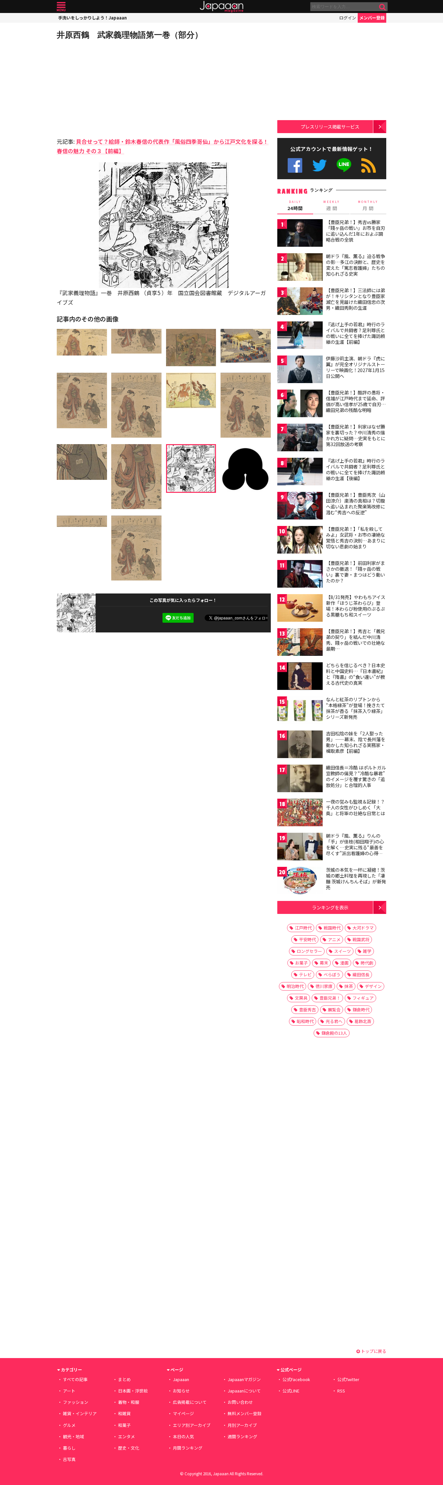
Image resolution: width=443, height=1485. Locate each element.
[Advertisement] (110, 87)
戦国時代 (332, 928)
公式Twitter (319, 165)
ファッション (75, 1402)
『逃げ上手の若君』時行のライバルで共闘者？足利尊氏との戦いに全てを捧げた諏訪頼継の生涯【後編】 (355, 469)
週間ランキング (242, 1436)
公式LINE (344, 165)
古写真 (69, 1459)
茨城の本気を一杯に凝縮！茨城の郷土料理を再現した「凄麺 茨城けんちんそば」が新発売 (356, 878)
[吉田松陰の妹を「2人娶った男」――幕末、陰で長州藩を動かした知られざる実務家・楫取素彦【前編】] (300, 745)
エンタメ (126, 1436)
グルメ (69, 1425)
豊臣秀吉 (307, 1009)
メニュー (61, 6)
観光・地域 (73, 1436)
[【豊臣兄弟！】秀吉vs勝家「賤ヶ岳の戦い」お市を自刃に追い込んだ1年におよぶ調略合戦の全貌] (300, 234)
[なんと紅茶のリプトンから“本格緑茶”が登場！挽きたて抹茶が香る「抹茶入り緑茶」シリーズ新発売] (300, 711)
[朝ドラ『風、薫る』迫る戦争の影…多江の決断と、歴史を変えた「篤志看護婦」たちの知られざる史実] (300, 268)
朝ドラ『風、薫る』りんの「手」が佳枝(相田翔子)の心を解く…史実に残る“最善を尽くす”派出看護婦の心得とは (355, 847)
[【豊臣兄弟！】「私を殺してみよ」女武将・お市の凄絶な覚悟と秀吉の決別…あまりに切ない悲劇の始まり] (300, 540)
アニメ (334, 939)
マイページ (183, 1413)
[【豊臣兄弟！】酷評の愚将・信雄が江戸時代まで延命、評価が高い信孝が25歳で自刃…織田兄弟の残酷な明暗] (300, 404)
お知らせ (181, 1391)
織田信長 (361, 974)
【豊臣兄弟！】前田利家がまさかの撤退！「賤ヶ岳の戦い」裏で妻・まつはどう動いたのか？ (355, 571)
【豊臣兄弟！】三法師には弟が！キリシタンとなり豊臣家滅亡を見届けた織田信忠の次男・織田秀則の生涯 (355, 299)
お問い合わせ (240, 1402)
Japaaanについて (244, 1391)
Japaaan (221, 6)
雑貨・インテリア (80, 1413)
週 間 (331, 205)
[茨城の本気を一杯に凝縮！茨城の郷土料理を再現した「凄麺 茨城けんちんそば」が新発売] (300, 881)
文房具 (301, 998)
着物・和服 (128, 1402)
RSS (368, 165)
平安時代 (307, 939)
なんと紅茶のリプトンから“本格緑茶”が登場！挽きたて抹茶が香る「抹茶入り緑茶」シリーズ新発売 (355, 708)
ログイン (347, 18)
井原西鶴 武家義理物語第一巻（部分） (130, 35)
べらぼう (332, 974)
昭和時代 (305, 1021)
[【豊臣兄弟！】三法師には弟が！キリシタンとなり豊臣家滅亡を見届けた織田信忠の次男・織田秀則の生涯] (300, 302)
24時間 (295, 205)
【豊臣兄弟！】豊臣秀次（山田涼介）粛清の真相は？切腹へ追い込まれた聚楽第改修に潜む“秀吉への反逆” (355, 503)
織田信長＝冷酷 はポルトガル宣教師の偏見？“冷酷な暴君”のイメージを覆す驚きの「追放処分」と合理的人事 (356, 776)
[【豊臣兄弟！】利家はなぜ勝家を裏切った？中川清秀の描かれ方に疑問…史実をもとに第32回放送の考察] (300, 438)
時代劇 (367, 963)
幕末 (324, 963)
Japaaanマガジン (244, 1379)
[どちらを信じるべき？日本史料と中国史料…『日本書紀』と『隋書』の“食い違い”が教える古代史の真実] (300, 677)
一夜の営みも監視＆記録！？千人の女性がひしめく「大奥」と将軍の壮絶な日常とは (355, 807)
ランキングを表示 (330, 907)
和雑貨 (124, 1413)
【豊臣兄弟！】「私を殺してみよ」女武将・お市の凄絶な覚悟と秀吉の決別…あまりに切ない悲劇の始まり (355, 537)
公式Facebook (295, 165)
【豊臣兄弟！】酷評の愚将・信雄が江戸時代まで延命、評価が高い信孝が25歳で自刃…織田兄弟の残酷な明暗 (356, 401)
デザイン (373, 986)
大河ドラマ (363, 928)
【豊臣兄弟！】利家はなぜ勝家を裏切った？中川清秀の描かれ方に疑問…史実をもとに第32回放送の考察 (355, 435)
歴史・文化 (128, 1448)
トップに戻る (373, 1351)
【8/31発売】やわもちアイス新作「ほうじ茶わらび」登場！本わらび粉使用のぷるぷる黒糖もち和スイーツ (355, 605)
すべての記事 (75, 1379)
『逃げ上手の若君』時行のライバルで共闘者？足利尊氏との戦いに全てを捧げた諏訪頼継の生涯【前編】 (355, 333)
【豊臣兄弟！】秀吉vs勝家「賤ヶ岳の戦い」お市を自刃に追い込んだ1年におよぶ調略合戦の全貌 (355, 230)
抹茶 (348, 986)
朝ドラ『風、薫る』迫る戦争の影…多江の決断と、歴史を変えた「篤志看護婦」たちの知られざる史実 (355, 265)
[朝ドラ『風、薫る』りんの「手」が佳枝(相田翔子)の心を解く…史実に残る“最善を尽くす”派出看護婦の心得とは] (300, 847)
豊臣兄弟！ (330, 998)
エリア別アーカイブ (191, 1425)
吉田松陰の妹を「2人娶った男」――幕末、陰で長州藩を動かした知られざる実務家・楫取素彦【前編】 (355, 742)
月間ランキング (187, 1448)
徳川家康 (324, 986)
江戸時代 (303, 928)
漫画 (344, 963)
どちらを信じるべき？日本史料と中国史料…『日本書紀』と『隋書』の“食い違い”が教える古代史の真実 (355, 674)
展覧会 (334, 1009)
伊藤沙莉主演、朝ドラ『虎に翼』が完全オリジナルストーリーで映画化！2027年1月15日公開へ (355, 367)
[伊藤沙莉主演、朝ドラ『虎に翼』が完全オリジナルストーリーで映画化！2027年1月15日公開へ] (300, 370)
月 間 (368, 205)
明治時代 (295, 986)
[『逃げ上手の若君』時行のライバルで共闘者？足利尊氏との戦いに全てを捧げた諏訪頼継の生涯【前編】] (300, 336)
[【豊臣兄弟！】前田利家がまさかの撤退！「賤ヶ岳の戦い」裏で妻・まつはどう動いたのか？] (300, 575)
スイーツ (342, 951)
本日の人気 (183, 1436)
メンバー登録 (372, 18)
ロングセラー (309, 951)
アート (69, 1391)
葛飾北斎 (362, 1021)
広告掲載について (190, 1402)
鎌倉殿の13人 (334, 1033)
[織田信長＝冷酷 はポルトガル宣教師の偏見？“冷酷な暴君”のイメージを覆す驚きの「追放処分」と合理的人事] (300, 779)
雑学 (367, 951)
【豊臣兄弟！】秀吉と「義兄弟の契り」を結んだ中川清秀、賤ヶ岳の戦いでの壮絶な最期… (355, 640)
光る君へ (334, 1021)
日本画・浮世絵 (133, 1391)
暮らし (69, 1448)
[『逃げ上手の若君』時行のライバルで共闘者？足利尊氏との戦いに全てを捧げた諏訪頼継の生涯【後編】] (300, 472)
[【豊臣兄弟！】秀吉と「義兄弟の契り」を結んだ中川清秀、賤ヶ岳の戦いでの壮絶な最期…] (300, 643)
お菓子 (301, 963)
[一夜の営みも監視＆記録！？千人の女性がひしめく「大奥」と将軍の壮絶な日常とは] (300, 813)
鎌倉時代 (361, 1009)
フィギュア (363, 998)
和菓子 (124, 1425)
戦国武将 (361, 939)
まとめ (124, 1379)
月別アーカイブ (242, 1425)
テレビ (305, 974)
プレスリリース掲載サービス (330, 126)
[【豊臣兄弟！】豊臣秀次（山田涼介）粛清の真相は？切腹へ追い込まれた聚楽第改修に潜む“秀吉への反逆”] (300, 506)
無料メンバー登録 (244, 1413)
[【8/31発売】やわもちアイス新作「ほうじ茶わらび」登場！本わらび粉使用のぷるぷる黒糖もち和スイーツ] (300, 609)
